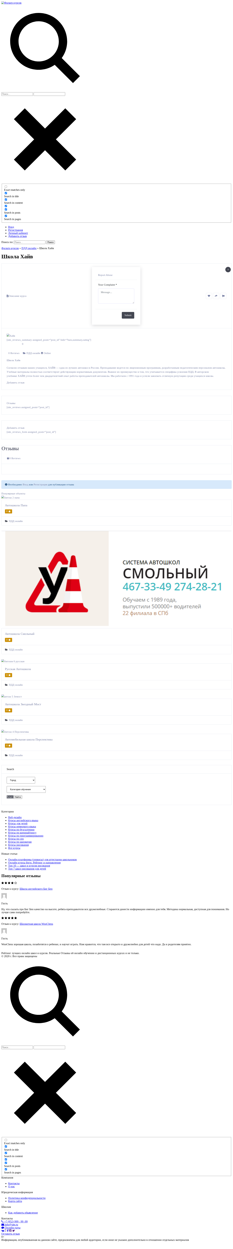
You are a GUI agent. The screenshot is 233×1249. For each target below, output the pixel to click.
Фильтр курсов (10, 248)
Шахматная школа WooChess (36, 923)
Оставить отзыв (10, 1233)
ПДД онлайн (29, 248)
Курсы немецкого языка (22, 826)
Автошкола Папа (16, 505)
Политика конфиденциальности (27, 1198)
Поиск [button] (50, 242)
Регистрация (15, 230)
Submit (128, 315)
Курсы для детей (17, 823)
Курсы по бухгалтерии (21, 829)
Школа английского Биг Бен (36, 888)
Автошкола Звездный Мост (23, 704)
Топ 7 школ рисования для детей (27, 868)
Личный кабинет (18, 233)
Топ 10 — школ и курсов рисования (29, 865)
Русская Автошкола (18, 669)
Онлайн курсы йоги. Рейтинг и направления (34, 862)
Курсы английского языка (23, 820)
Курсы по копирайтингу (22, 832)
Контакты (14, 1183)
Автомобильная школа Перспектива (29, 739)
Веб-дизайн (15, 817)
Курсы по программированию (25, 835)
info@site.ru (11, 1224)
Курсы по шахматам (20, 841)
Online (47, 353)
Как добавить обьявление (23, 1212)
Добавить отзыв (17, 236)
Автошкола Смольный (19, 633)
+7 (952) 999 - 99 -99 (16, 1221)
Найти (18, 797)
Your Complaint (107, 284)
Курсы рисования (18, 844)
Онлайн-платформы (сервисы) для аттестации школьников (42, 859)
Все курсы (14, 848)
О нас (11, 1186)
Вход (11, 226)
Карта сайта (15, 1201)
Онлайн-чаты (12, 1227)
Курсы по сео (16, 838)
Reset (10, 796)
